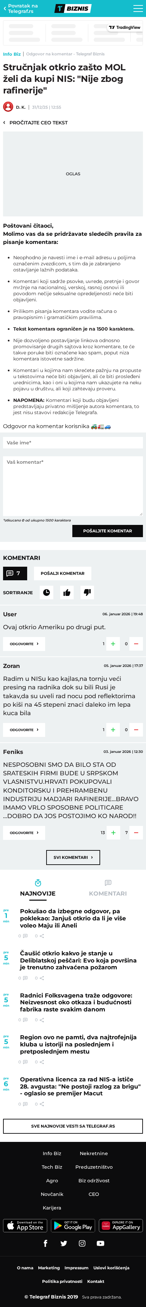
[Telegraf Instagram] (82, 1243)
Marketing (49, 1267)
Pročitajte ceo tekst (35, 122)
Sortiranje (18, 592)
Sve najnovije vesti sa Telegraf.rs (73, 1126)
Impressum (77, 1267)
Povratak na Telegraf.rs (23, 8)
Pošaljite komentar (107, 530)
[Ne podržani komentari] (87, 592)
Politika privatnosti (62, 1281)
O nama (25, 1267)
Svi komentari (73, 857)
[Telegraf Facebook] (45, 1243)
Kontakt (95, 1281)
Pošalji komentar (63, 573)
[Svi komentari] (46, 592)
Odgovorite (24, 643)
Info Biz (12, 54)
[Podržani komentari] (67, 592)
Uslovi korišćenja (111, 1267)
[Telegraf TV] (100, 1243)
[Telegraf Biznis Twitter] (64, 1243)
